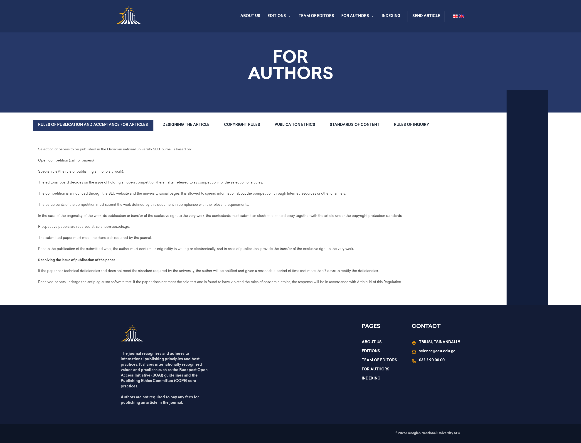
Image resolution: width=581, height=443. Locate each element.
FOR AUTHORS (355, 16)
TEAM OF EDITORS (316, 16)
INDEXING (391, 16)
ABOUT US (250, 16)
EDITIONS (277, 16)
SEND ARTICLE (426, 16)
